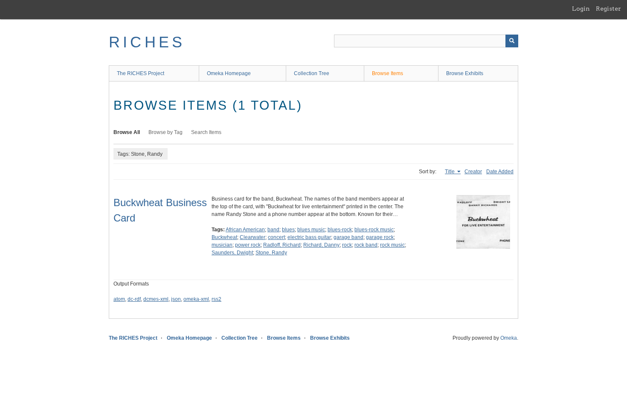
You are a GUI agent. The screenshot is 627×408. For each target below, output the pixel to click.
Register (608, 8)
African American (245, 230)
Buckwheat (224, 237)
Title (450, 172)
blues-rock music (374, 230)
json (176, 299)
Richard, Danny (321, 245)
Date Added (500, 172)
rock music (392, 245)
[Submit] (511, 41)
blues (288, 230)
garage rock (380, 237)
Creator (473, 172)
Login (581, 8)
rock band (365, 245)
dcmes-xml (155, 299)
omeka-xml (196, 299)
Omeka (508, 338)
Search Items (206, 132)
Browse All (126, 132)
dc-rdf (134, 299)
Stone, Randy (271, 253)
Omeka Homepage (229, 73)
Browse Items (387, 73)
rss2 (216, 299)
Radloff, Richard (282, 245)
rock (347, 245)
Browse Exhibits (464, 73)
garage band (348, 237)
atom (119, 299)
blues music (311, 230)
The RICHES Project (140, 73)
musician (222, 245)
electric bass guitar (309, 237)
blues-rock (340, 230)
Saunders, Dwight (232, 253)
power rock (248, 245)
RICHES (147, 42)
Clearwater (252, 237)
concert (276, 237)
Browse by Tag (165, 132)
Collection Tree (311, 73)
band (273, 230)
